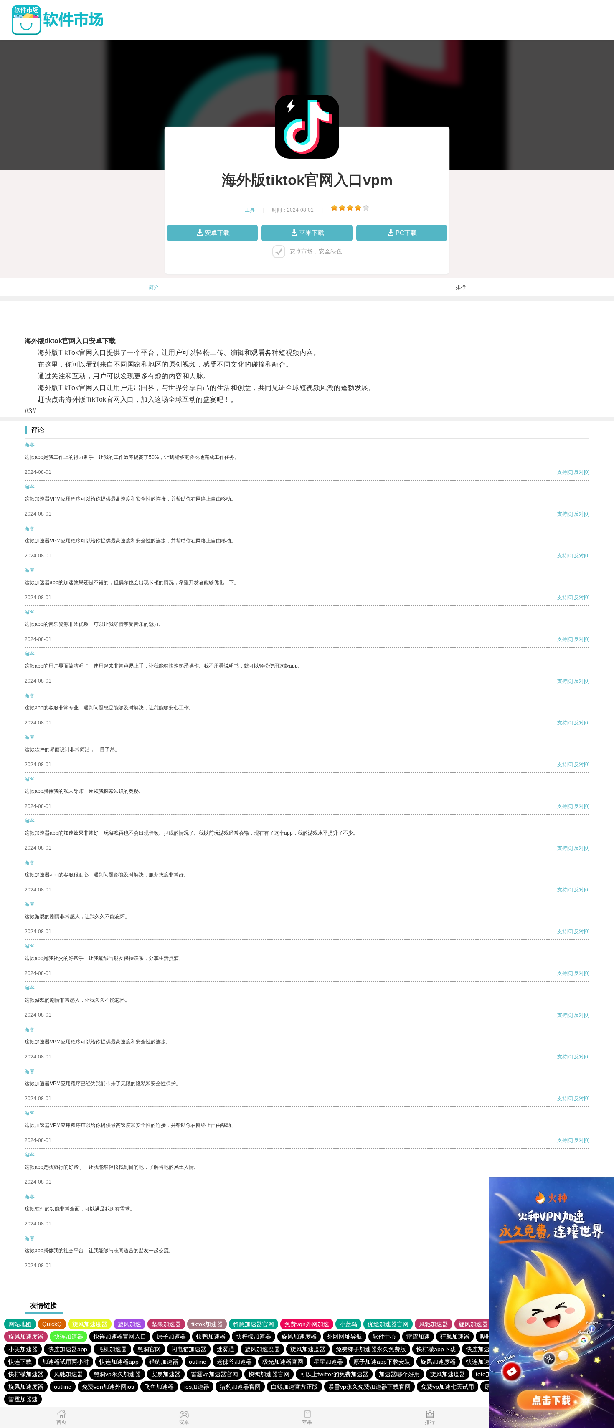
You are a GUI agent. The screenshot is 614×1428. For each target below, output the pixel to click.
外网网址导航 (344, 1336)
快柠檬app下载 (436, 1349)
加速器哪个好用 (399, 1374)
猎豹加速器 (163, 1361)
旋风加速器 (473, 1324)
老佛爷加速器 (234, 1361)
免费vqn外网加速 (306, 1324)
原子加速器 (171, 1336)
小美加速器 (23, 1349)
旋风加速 (129, 1324)
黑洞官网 (149, 1349)
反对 (579, 472)
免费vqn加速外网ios (108, 1386)
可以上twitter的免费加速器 (334, 1374)
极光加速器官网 (282, 1361)
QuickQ (52, 1324)
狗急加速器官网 (253, 1324)
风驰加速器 (433, 1324)
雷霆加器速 (23, 1399)
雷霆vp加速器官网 (214, 1374)
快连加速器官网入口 (120, 1336)
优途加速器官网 (388, 1324)
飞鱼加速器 (159, 1386)
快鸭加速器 (211, 1336)
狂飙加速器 (454, 1336)
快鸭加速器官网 (269, 1374)
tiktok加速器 (207, 1324)
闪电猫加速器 (188, 1349)
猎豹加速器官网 (240, 1386)
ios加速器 (196, 1386)
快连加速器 (68, 1336)
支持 (562, 472)
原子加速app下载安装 (381, 1361)
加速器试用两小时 (65, 1361)
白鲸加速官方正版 (294, 1386)
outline (197, 1361)
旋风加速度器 (89, 1324)
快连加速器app (67, 1349)
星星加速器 (328, 1361)
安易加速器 (165, 1374)
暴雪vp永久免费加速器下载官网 (369, 1386)
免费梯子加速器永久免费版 (371, 1349)
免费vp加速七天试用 (447, 1386)
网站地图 (20, 1324)
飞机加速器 (112, 1349)
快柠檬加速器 (253, 1336)
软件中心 (384, 1336)
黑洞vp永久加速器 (117, 1374)
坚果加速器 (166, 1324)
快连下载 (20, 1361)
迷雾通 (225, 1349)
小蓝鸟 (348, 1324)
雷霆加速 (418, 1336)
